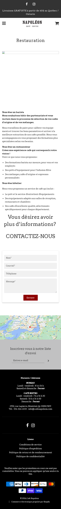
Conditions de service (30, 444)
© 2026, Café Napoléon (29, 498)
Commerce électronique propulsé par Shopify (30, 502)
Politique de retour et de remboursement (30, 452)
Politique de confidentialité (30, 456)
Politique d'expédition (30, 448)
